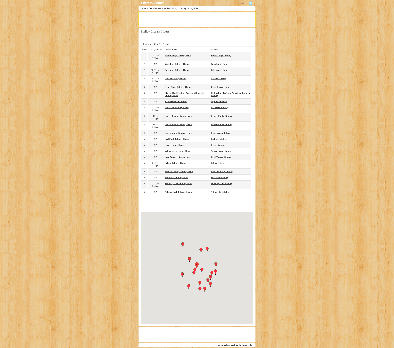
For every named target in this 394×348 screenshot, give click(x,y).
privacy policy (246, 345)
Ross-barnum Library (221, 133)
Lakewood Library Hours (177, 107)
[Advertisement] (197, 19)
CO (150, 8)
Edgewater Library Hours (177, 70)
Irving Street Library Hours (178, 87)
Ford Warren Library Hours (178, 157)
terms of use (233, 345)
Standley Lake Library (221, 183)
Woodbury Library (220, 64)
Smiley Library (170, 8)
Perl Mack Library (220, 139)
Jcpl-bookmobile (219, 101)
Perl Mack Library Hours (177, 139)
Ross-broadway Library (222, 171)
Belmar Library (218, 163)
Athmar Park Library (221, 192)
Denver (157, 8)
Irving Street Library (221, 87)
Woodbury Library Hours (177, 64)
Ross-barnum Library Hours (178, 133)
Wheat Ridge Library (221, 56)
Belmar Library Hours (175, 163)
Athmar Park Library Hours (178, 192)
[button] (197, 265)
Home (143, 8)
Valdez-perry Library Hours (178, 151)
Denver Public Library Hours (178, 116)
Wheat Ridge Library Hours (178, 56)
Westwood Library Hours (176, 177)
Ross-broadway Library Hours (179, 171)
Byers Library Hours (174, 145)
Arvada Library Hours (175, 78)
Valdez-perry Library (221, 151)
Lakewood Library (219, 107)
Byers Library (217, 145)
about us (222, 345)
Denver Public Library (221, 116)
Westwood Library (219, 177)
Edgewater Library (220, 70)
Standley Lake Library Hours (178, 183)
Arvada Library (218, 78)
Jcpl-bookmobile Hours (176, 101)
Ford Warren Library (221, 157)
